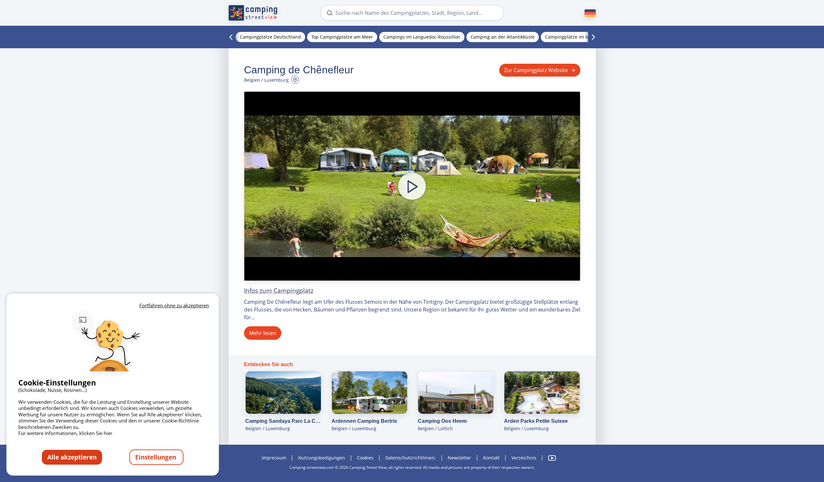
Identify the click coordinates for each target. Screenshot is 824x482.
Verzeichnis (523, 458)
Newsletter (459, 458)
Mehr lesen (262, 333)
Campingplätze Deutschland (270, 37)
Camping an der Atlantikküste (503, 37)
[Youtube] (552, 458)
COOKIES (365, 458)
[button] (412, 186)
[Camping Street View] (253, 13)
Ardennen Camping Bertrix (364, 421)
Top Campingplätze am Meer (342, 37)
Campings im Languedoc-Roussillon (421, 37)
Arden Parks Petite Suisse (536, 421)
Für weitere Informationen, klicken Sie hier (65, 433)
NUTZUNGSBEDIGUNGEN (321, 458)
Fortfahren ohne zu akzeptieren (174, 305)
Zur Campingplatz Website (536, 70)
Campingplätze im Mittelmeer (577, 37)
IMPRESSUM (274, 458)
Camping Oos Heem (442, 421)
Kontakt (491, 458)
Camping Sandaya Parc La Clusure (283, 421)
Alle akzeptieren (72, 457)
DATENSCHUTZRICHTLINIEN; (410, 458)
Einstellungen (156, 457)
